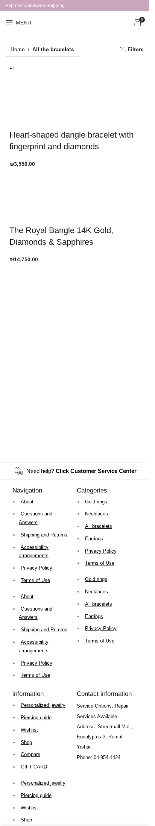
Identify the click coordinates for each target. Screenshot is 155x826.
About (27, 502)
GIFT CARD (34, 767)
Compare (30, 754)
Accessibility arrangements (34, 551)
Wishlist (29, 730)
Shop (26, 742)
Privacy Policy (36, 568)
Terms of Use (35, 580)
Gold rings (96, 502)
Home (18, 49)
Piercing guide (36, 717)
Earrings (94, 538)
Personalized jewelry (43, 705)
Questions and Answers (35, 518)
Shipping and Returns (44, 535)
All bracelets (98, 526)
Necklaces (96, 514)
